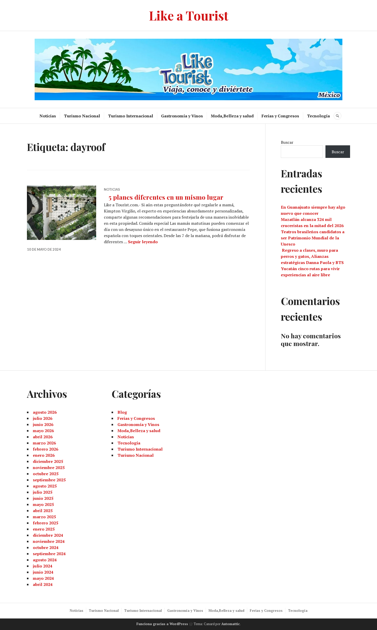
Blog (122, 412)
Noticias (47, 116)
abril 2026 (43, 437)
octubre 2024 (45, 547)
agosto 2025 (45, 486)
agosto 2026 (45, 412)
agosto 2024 (45, 560)
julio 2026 (42, 418)
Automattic (230, 624)
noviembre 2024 (49, 541)
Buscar (287, 142)
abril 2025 (43, 510)
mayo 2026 (43, 430)
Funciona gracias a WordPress (162, 624)
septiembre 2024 (49, 553)
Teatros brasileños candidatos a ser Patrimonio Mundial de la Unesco (312, 238)
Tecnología (318, 116)
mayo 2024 (43, 578)
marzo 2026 (44, 443)
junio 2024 (43, 572)
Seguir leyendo (143, 242)
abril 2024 (43, 584)
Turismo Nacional (82, 116)
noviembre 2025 (49, 467)
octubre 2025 (45, 473)
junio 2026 (43, 424)
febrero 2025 (45, 523)
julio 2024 (42, 566)
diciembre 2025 (48, 461)
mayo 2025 (43, 504)
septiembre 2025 (49, 480)
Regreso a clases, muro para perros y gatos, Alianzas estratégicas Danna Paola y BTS (312, 256)
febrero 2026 (45, 449)
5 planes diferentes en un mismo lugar (163, 197)
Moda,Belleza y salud (232, 116)
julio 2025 (42, 492)
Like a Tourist (189, 15)
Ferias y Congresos (280, 116)
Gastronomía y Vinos (182, 116)
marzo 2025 (44, 517)
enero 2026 (44, 455)
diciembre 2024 (48, 535)
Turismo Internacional (130, 116)
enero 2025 (44, 529)
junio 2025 (43, 498)
